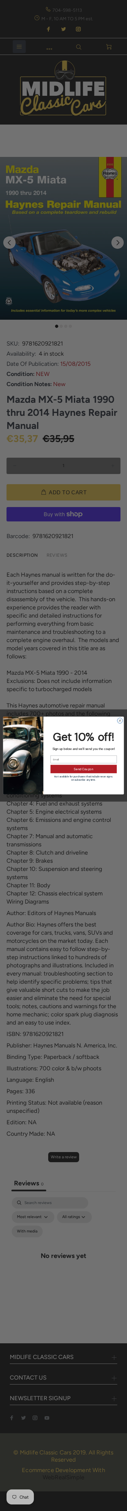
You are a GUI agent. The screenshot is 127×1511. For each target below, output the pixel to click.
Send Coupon (83, 769)
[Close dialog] (120, 720)
